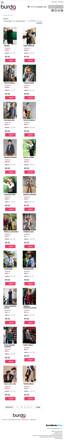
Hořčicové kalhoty (29, 120)
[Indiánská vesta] (29, 230)
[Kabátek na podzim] (10, 155)
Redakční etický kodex (14, 419)
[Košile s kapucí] (29, 343)
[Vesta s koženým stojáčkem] (10, 343)
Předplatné (25, 419)
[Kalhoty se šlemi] (29, 155)
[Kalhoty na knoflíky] (29, 193)
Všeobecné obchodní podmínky (40, 435)
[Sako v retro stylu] (10, 382)
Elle (56, 431)
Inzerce (60, 434)
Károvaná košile (9, 120)
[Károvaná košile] (10, 118)
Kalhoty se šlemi (29, 157)
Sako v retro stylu (10, 384)
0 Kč (45, 6)
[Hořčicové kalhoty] (29, 118)
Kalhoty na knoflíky (30, 194)
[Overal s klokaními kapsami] (10, 304)
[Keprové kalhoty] (10, 81)
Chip (61, 432)
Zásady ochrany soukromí (46, 437)
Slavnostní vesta (9, 194)
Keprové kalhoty (9, 83)
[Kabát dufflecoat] (29, 44)
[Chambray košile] (29, 81)
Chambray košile (29, 83)
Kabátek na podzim (10, 157)
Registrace (61, 2)
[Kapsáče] (10, 44)
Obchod (5, 15)
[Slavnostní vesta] (10, 193)
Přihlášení (54, 2)
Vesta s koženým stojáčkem (9, 345)
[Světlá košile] (10, 267)
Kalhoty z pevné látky (11, 231)
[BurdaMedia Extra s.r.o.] (54, 425)
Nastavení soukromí (57, 437)
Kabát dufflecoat (29, 45)
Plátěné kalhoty (29, 384)
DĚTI (9, 15)
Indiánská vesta (29, 231)
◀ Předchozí (9, 407)
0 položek (40, 6)
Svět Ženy (57, 432)
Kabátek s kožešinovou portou (30, 307)
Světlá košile (8, 269)
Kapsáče (7, 45)
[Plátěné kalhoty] (29, 382)
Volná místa (55, 434)
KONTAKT (4, 419)
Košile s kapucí (28, 345)
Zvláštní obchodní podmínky (55, 435)
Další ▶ (38, 407)
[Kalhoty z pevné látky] (10, 230)
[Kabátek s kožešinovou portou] (29, 304)
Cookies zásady (58, 438)
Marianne (60, 431)
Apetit (52, 431)
